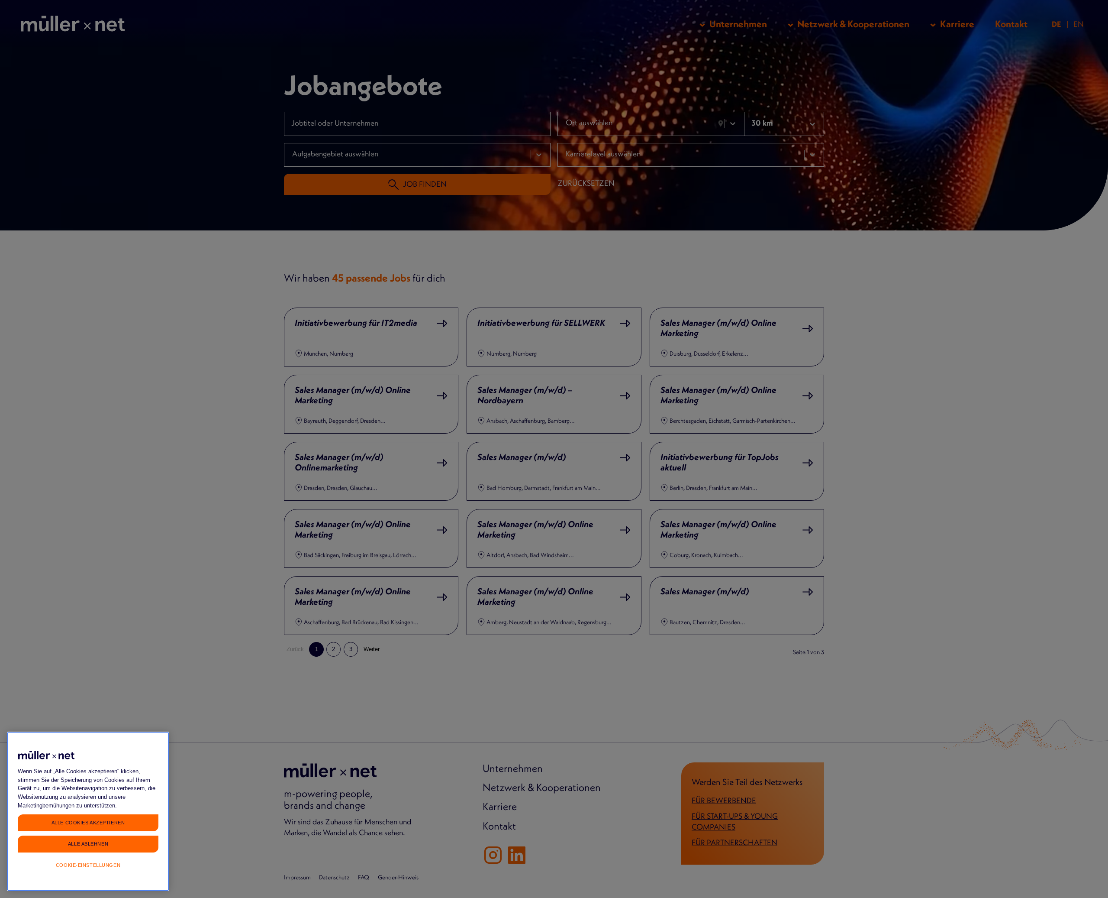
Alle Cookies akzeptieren (88, 822)
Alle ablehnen (88, 843)
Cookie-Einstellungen (88, 865)
